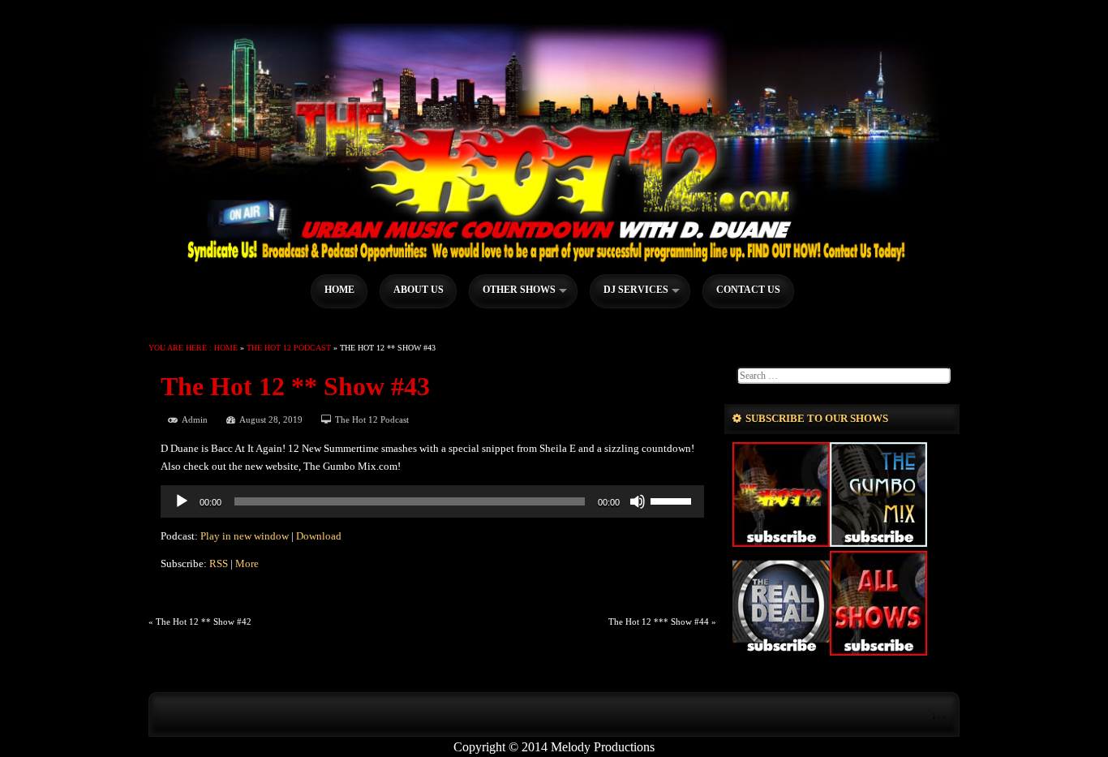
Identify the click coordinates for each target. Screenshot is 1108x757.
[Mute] (637, 501)
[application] (432, 501)
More (247, 564)
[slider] (673, 499)
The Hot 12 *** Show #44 (658, 621)
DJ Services (635, 289)
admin (195, 419)
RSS (218, 564)
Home (339, 289)
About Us (418, 289)
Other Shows (519, 289)
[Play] (182, 501)
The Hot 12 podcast (289, 347)
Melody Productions (603, 747)
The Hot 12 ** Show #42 (203, 621)
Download (318, 536)
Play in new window (244, 536)
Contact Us (748, 289)
